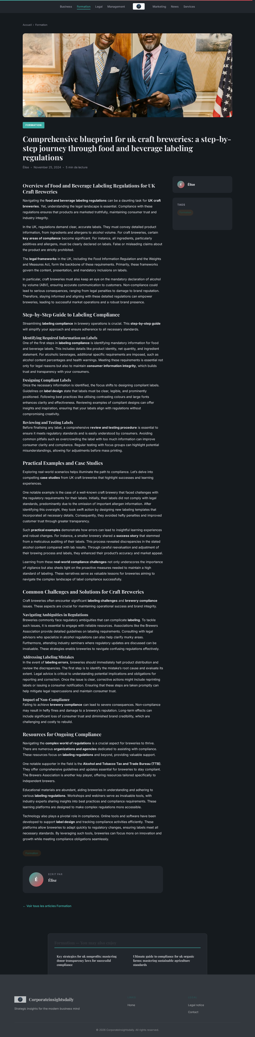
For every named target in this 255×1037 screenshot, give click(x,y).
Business (66, 6)
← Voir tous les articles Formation (47, 906)
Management (116, 6)
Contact (193, 1012)
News (175, 6)
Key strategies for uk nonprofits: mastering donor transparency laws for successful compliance (87, 960)
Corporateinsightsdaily (51, 999)
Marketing (159, 6)
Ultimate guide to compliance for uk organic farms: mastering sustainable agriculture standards (163, 960)
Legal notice (196, 1005)
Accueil (27, 24)
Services (189, 6)
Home (131, 1005)
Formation (83, 6)
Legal (99, 6)
